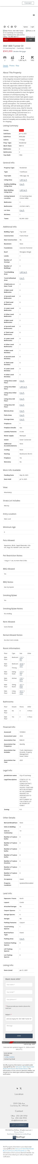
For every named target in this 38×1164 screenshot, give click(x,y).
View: (5, 487)
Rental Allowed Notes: (13, 635)
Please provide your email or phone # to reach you (17, 1007)
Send (19, 1036)
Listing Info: (8, 965)
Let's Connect (19, 1125)
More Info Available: (12, 470)
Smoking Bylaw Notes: (13, 608)
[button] (17, 1088)
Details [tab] (5, 66)
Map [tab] (17, 66)
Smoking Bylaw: (10, 595)
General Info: (9, 162)
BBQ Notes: (8, 582)
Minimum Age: (9, 527)
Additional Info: (10, 226)
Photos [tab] (12, 66)
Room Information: (11, 648)
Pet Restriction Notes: (13, 555)
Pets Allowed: (9, 540)
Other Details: (9, 817)
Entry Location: (9, 514)
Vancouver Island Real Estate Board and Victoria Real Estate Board (18, 1068)
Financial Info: (9, 727)
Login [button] (32, 27)
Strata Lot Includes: (11, 500)
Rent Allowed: (9, 621)
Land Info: (7, 893)
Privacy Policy (18, 1132)
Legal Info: (7, 770)
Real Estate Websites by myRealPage (19, 1134)
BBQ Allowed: (9, 569)
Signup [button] (25, 27)
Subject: (8, 1014)
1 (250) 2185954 (9, 1057)
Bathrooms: (8, 701)
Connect (28, 3)
